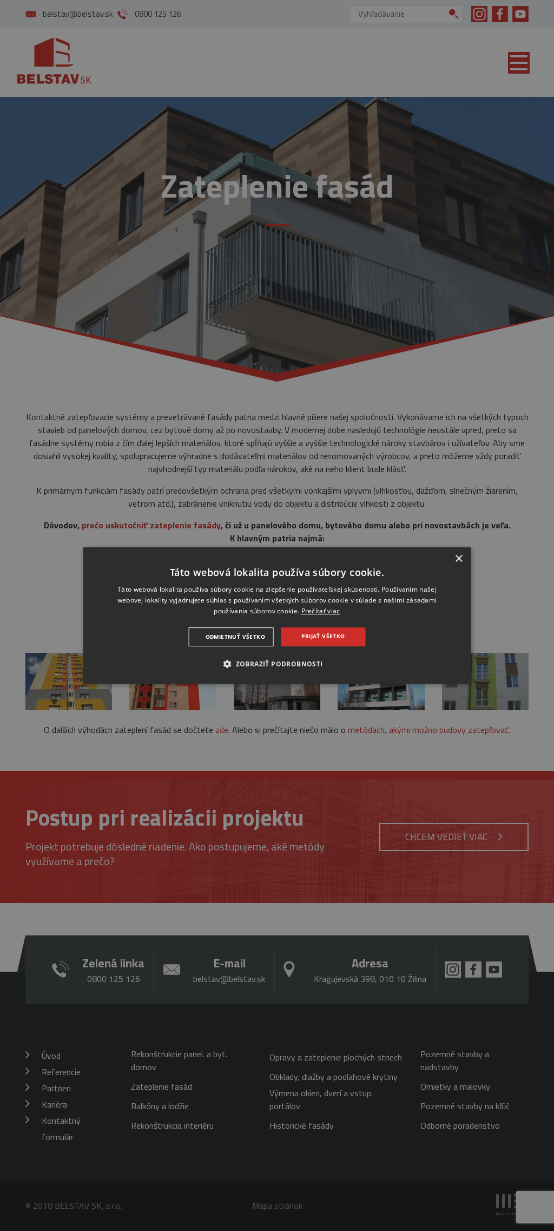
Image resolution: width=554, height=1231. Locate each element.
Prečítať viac (320, 611)
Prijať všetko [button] (323, 636)
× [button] (458, 559)
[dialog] (277, 615)
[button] (276, 663)
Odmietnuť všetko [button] (235, 636)
